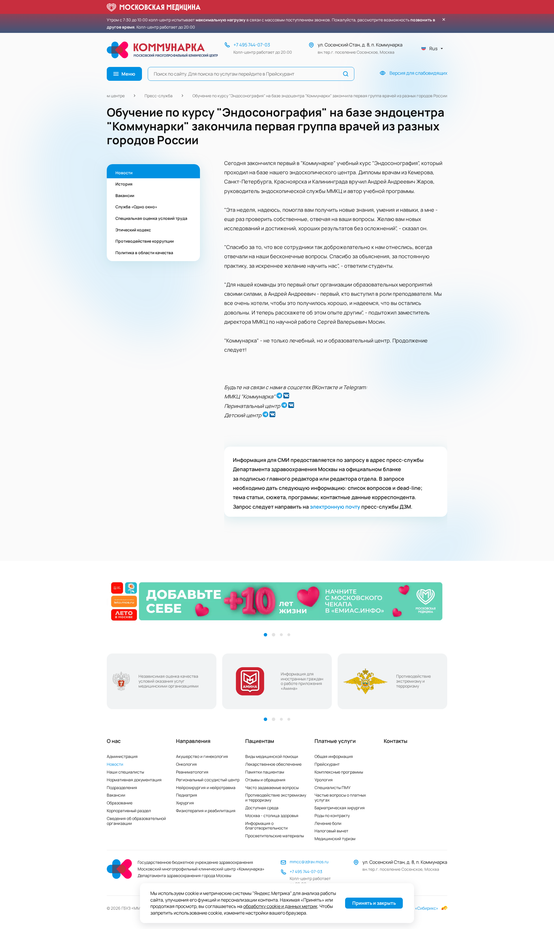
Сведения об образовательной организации (136, 821)
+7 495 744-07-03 (251, 45)
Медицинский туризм (335, 838)
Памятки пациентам (264, 772)
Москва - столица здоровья (271, 815)
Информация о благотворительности (266, 826)
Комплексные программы (339, 772)
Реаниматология (192, 772)
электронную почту (335, 506)
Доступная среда (261, 807)
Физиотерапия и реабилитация (205, 810)
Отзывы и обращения (265, 779)
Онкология (186, 764)
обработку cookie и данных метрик (280, 906)
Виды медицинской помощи (271, 756)
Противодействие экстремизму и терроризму (275, 797)
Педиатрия (186, 795)
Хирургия (185, 803)
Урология (324, 779)
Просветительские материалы (274, 835)
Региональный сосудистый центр (207, 779)
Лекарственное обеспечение (273, 764)
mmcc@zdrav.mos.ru (309, 861)
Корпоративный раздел (129, 810)
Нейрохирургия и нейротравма (205, 787)
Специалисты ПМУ (333, 787)
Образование (119, 803)
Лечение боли (328, 823)
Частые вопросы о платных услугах (340, 797)
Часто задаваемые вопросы (272, 787)
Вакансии (116, 795)
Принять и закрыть (374, 903)
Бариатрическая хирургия (340, 807)
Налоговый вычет (331, 831)
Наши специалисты (125, 772)
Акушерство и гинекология (202, 756)
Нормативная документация (134, 779)
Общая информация (334, 756)
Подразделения (122, 787)
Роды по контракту (332, 815)
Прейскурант (327, 764)
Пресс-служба (159, 95)
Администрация (122, 756)
